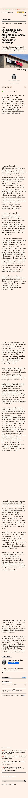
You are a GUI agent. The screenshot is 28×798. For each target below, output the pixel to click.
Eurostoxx (8, 784)
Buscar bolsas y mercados (9, 777)
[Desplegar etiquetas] (25, 685)
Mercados (6, 20)
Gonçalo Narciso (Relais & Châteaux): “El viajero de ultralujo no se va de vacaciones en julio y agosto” (14, 763)
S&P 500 (14, 9)
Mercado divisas (9, 23)
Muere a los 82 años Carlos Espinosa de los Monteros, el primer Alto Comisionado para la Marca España (14, 752)
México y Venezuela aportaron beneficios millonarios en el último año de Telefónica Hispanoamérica (13, 769)
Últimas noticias (6, 748)
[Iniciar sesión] (25, 12)
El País (24, 15)
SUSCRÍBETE (20, 12)
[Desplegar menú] (3, 12)
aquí (24, 695)
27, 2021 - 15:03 (14, 83)
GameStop (10, 684)
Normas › (24, 677)
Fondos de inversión (18, 23)
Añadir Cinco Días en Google (10, 91)
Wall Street (4, 684)
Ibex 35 (3, 9)
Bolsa (3, 23)
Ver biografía (12, 662)
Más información (5, 691)
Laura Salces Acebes (14, 81)
